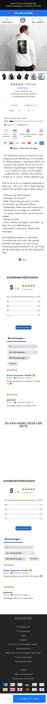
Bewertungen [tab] (16, 338)
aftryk (23, 635)
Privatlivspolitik (23, 631)
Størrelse (30, 105)
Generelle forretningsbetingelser (23, 644)
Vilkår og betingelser (23, 674)
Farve (15, 105)
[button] (23, 296)
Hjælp (23, 669)
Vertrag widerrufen (23, 661)
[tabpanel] (23, 377)
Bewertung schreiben (23, 327)
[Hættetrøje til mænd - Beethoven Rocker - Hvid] (10, 469)
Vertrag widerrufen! (23, 617)
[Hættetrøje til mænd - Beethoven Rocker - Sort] (7, 469)
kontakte (23, 639)
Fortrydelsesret (23, 626)
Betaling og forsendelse (23, 678)
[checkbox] (13, 363)
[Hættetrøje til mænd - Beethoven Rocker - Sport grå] (13, 469)
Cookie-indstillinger (23, 657)
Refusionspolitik (23, 648)
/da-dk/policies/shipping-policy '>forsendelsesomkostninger (23, 95)
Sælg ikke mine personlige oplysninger (23, 652)
